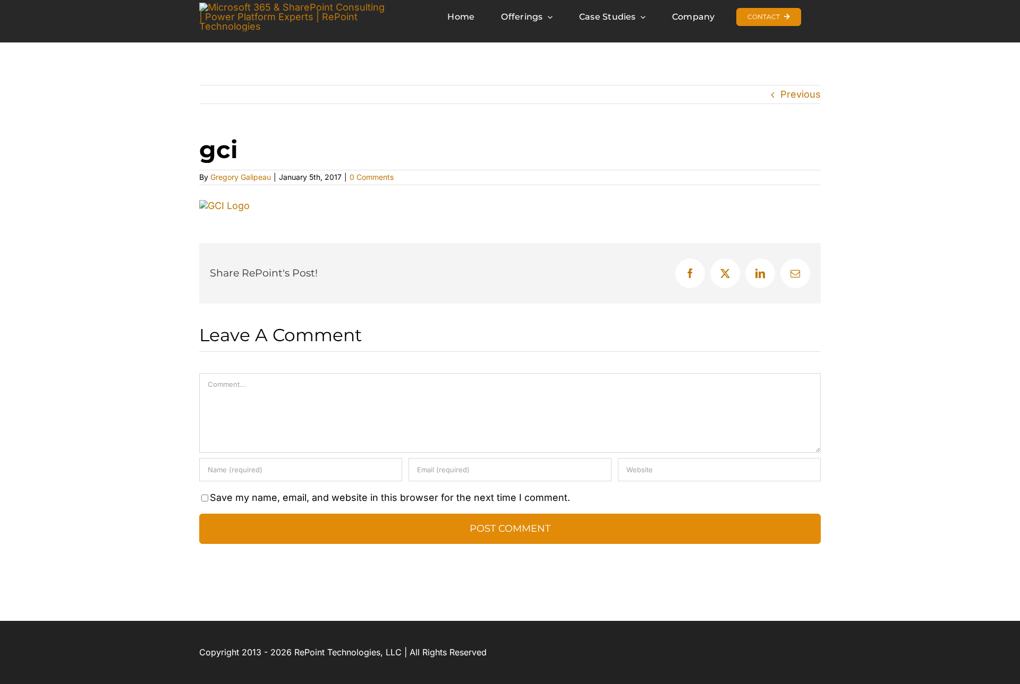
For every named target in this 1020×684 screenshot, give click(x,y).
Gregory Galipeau (240, 176)
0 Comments (372, 176)
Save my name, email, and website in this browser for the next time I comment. (390, 497)
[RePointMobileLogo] (294, 7)
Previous (800, 94)
